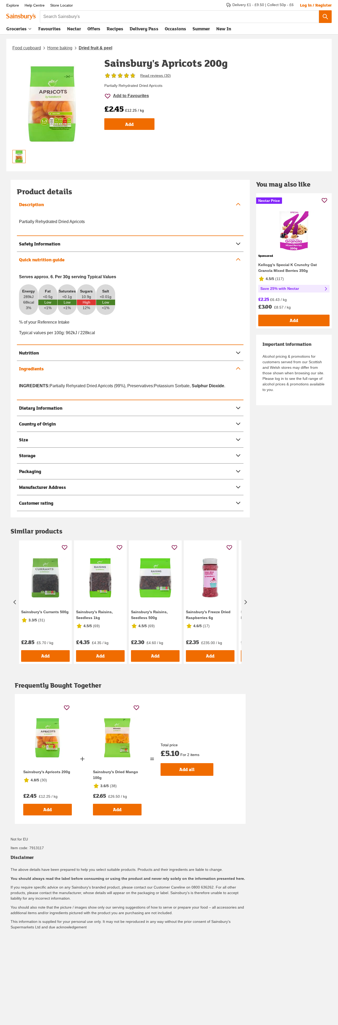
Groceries (16, 28)
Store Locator (61, 5)
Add (129, 124)
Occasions (175, 28)
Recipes (115, 28)
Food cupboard (26, 48)
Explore (12, 5)
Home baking (59, 48)
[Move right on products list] (245, 602)
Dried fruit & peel (95, 48)
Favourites (49, 28)
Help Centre (35, 5)
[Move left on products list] (15, 602)
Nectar (74, 28)
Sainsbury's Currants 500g (45, 612)
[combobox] (179, 16)
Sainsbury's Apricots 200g (46, 772)
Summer (201, 28)
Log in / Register (316, 5)
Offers (93, 28)
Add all (187, 769)
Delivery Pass (144, 29)
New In (223, 28)
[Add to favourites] (64, 547)
